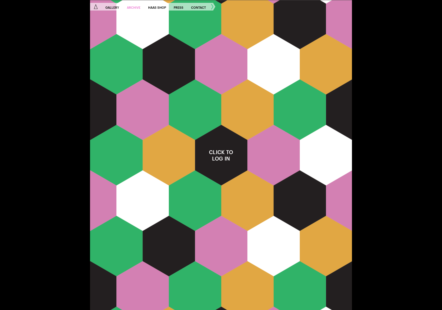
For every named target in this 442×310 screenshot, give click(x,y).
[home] (96, 6)
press (178, 7)
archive (133, 7)
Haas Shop (157, 7)
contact (198, 7)
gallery (112, 7)
